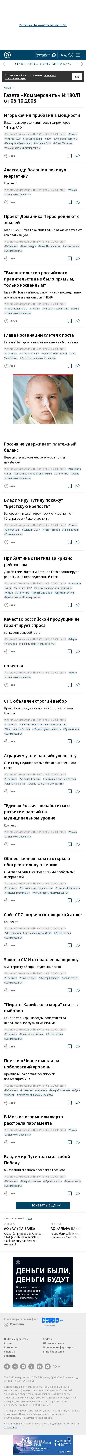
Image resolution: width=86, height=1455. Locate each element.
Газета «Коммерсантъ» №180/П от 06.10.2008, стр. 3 (36, 720)
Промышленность (16, 308)
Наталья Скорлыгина (56, 308)
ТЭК (49, 138)
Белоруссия (13, 529)
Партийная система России (60, 779)
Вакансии (10, 1356)
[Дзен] (23, 1366)
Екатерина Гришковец (18, 143)
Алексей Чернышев (32, 1034)
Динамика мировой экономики (33, 473)
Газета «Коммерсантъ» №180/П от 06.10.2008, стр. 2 (36, 469)
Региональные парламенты (37, 888)
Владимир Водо (42, 592)
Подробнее (10, 1427)
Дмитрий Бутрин (65, 592)
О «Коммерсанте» (16, 1339)
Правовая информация (58, 1347)
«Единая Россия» (31, 779)
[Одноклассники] (31, 1366)
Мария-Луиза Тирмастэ (47, 729)
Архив (8, 1343)
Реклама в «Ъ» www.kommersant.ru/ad (43, 25)
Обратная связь (53, 1343)
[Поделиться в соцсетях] (77, 155)
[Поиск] (71, 55)
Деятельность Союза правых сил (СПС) (44, 724)
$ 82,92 (19, 64)
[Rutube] (40, 1366)
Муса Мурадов (53, 1181)
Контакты (10, 1347)
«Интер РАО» (13, 138)
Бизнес (74, 134)
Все (30, 1218)
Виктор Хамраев (49, 978)
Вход (63, 55)
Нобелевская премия (34, 1090)
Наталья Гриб (43, 143)
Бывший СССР (32, 529)
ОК (77, 77)
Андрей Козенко (60, 1090)
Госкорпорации (34, 138)
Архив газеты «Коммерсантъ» (23, 148)
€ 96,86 (31, 64)
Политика (11, 353)
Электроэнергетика (66, 138)
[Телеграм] (7, 1366)
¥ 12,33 (44, 64)
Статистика (62, 473)
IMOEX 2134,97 (60, 64)
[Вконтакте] (15, 1366)
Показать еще (43, 1205)
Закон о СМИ (28, 978)
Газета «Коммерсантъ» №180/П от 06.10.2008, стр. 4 (36, 973)
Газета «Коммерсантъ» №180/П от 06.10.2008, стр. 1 (36, 134)
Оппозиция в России (18, 729)
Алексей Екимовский (55, 353)
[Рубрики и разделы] (78, 55)
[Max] (48, 1366)
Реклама (9, 1351)
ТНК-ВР (35, 308)
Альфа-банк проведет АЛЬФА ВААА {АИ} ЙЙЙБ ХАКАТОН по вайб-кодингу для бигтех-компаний (22, 1239)
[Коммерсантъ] (7, 55)
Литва (9, 592)
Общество (12, 246)
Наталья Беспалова (68, 888)
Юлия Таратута (63, 143)
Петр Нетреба (52, 529)
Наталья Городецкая (18, 892)
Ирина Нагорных (15, 783)
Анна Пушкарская (50, 246)
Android (48, 1339)
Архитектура (29, 246)
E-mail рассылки (53, 1351)
